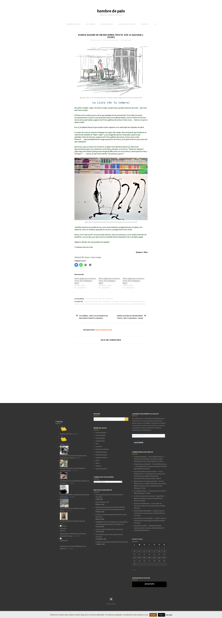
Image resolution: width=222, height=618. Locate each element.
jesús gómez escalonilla (110, 304)
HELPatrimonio (101, 452)
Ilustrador (99, 304)
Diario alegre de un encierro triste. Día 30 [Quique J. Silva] (85, 280)
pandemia (133, 304)
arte (97, 444)
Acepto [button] (153, 615)
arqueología (100, 438)
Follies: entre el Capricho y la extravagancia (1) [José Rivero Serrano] (149, 513)
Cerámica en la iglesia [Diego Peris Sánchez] (112, 542)
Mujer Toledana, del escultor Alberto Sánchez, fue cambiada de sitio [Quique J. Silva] (150, 486)
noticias (98, 466)
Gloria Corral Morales (141, 503)
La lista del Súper (124, 304)
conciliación (106, 301)
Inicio (98, 460)
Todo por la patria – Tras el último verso (148, 457)
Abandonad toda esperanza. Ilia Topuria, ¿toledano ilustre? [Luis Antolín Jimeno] (149, 528)
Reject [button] (161, 615)
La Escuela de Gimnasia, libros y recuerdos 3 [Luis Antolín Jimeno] (149, 505)
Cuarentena (123, 301)
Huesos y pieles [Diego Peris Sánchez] (109, 529)
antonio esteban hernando (93, 301)
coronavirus (115, 301)
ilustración (94, 299)
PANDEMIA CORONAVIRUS (105, 299)
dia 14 (130, 301)
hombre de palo (111, 11)
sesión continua (101, 469)
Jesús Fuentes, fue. (102, 502)
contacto (99, 446)
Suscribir (138, 442)
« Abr (134, 570)
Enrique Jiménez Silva (111, 40)
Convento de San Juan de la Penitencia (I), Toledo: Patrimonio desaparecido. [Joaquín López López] (149, 476)
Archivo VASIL (100, 435)
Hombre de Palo (73, 24)
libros (98, 463)
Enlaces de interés (127, 24)
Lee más (168, 615)
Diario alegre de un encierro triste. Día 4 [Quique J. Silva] (109, 280)
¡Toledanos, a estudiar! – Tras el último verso (150, 464)
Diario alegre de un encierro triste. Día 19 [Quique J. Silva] (133, 280)
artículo (87, 299)
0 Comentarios (126, 40)
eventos (145, 24)
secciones (90, 24)
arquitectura (100, 441)
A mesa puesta (101, 433)
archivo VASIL (107, 24)
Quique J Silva (141, 304)
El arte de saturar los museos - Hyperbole (149, 496)
